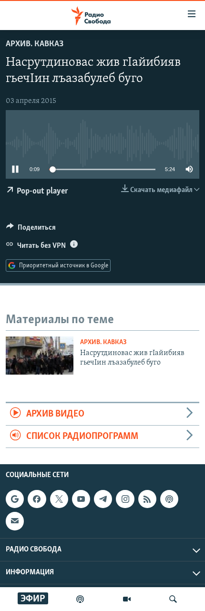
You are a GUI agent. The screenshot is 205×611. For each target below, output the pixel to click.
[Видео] (127, 599)
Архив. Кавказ (34, 44)
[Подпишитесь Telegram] (103, 499)
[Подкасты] (169, 499)
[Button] (31, 230)
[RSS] (147, 499)
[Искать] (173, 599)
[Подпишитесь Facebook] (37, 499)
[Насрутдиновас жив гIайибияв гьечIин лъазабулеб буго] (39, 355)
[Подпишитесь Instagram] (125, 499)
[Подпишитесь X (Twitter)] (59, 499)
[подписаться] (15, 521)
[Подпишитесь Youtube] (81, 499)
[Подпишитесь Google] (15, 499)
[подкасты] (80, 599)
